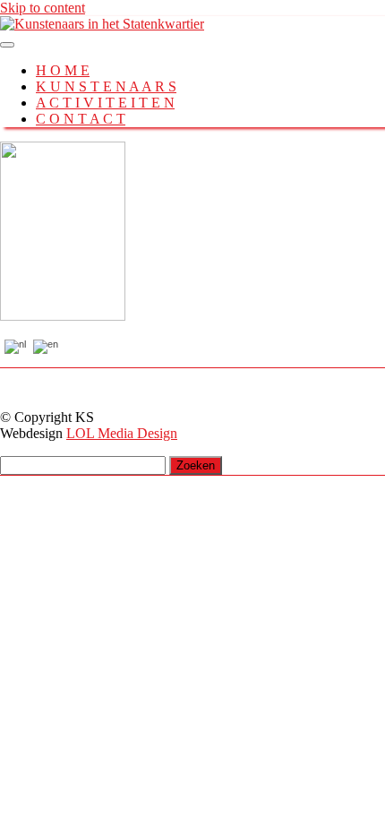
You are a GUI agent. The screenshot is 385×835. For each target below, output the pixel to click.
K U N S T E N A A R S (106, 86)
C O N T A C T (80, 118)
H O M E (63, 70)
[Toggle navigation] (7, 44)
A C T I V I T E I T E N (105, 102)
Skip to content (42, 7)
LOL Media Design (121, 433)
